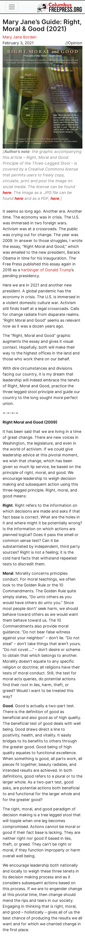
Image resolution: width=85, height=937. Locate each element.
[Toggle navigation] (11, 7)
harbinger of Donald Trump (46, 270)
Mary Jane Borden (20, 37)
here (7, 192)
